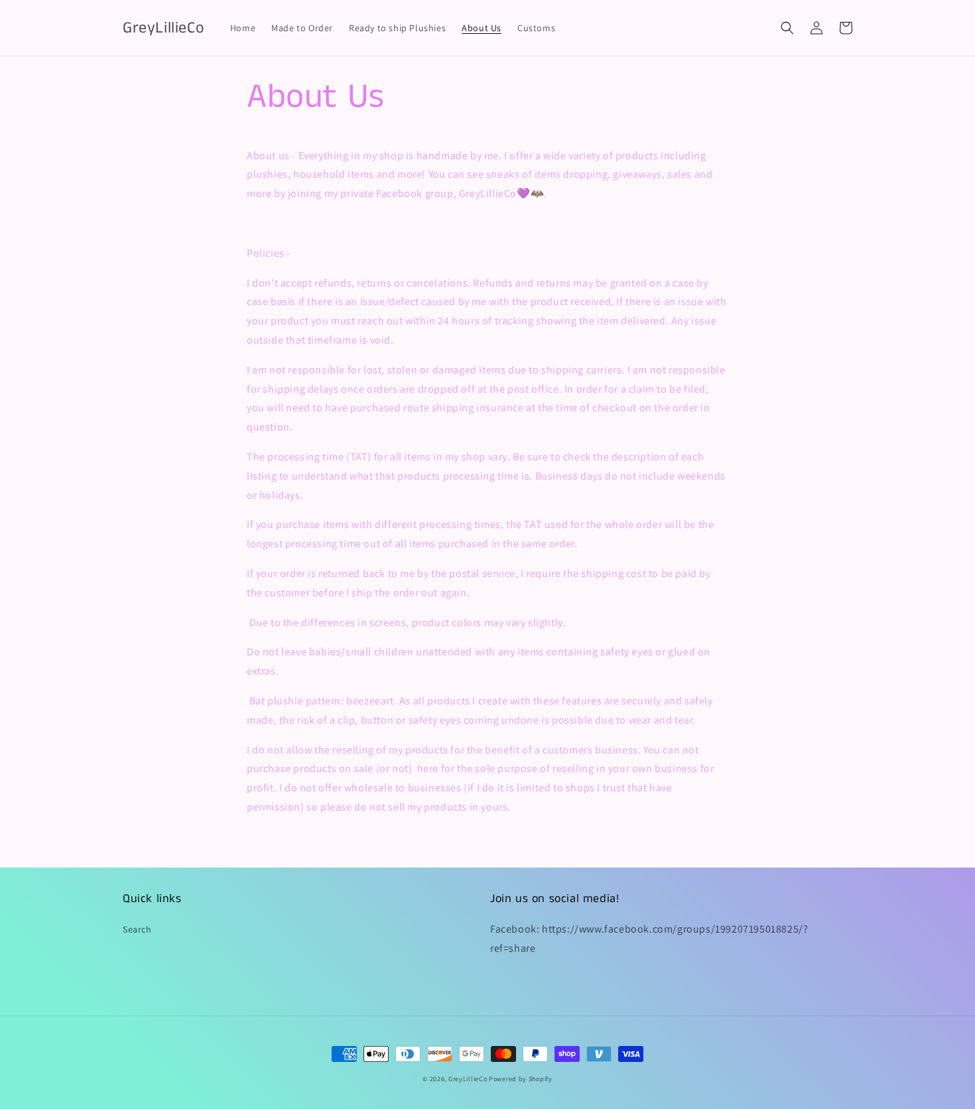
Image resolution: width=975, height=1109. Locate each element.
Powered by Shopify (520, 1079)
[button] (787, 27)
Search (137, 929)
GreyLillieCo (467, 1079)
